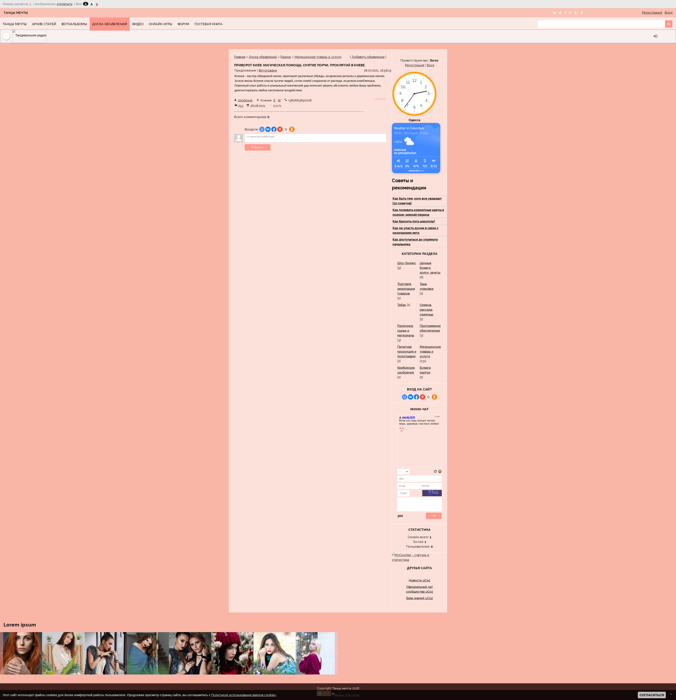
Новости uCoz (419, 580)
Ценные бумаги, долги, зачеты (430, 267)
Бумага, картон (425, 370)
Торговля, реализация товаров (406, 288)
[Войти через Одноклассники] (292, 129)
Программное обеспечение (430, 328)
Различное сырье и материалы (405, 330)
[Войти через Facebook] (274, 129)
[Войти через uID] (262, 129)
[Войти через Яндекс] (280, 129)
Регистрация (652, 12)
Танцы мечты (16, 13)
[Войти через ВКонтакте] (268, 129)
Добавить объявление (368, 57)
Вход (668, 12)
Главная (239, 57)
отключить (64, 4)
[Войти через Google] (286, 129)
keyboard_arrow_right (336, 653)
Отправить (257, 147)
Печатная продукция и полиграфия (406, 351)
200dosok (245, 100)
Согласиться (652, 695)
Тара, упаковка (426, 286)
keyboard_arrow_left (1, 653)
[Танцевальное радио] (332, 36)
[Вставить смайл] (440, 472)
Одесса (414, 120)
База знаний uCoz (419, 598)
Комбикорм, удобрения (406, 370)
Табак (401, 305)
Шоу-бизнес (406, 263)
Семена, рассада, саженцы (426, 309)
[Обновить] (435, 472)
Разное (285, 57)
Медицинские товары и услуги (318, 57)
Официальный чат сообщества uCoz (419, 589)
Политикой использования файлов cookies (243, 695)
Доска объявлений (263, 57)
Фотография (268, 70)
